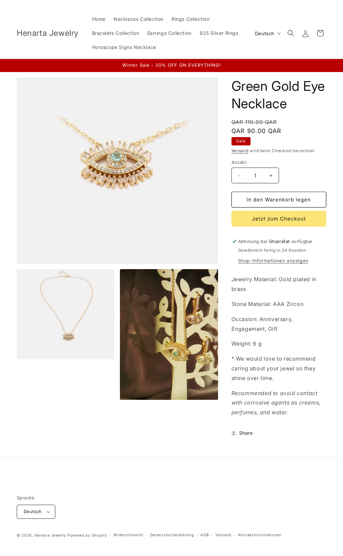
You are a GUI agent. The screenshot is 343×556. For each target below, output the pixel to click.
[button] (290, 33)
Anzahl (238, 162)
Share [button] (246, 433)
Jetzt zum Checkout (279, 218)
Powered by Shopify (87, 535)
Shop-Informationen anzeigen (273, 260)
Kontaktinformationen (260, 535)
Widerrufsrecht (128, 535)
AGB (204, 535)
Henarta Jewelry (50, 535)
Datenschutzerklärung (172, 535)
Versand (240, 150)
